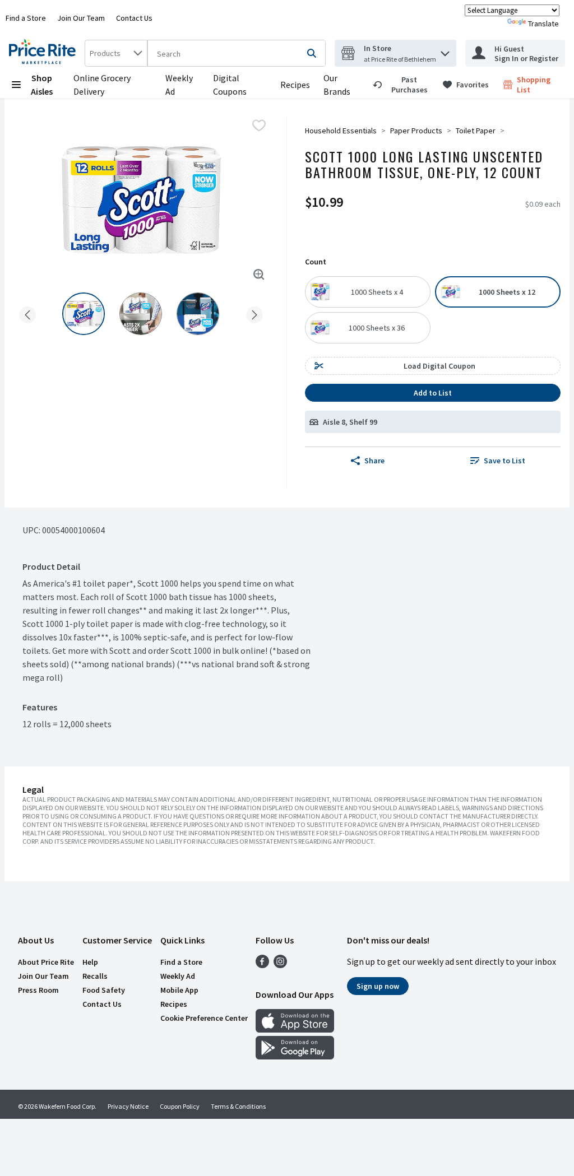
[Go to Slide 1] (83, 314)
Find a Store (26, 18)
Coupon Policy (180, 1106)
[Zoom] (259, 274)
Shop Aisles (42, 84)
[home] (44, 53)
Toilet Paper (476, 130)
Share (374, 460)
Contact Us (134, 18)
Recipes (295, 84)
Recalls (95, 976)
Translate (543, 23)
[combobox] (116, 53)
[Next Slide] (254, 313)
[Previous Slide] (27, 313)
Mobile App (179, 990)
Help (90, 962)
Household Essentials (341, 130)
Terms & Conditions (238, 1106)
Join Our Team (81, 18)
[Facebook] (262, 964)
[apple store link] (295, 1029)
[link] (403, 84)
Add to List (433, 393)
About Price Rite (46, 962)
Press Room (38, 990)
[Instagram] (280, 964)
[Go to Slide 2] (141, 314)
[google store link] (295, 1056)
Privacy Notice (128, 1106)
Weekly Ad (177, 976)
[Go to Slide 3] (198, 314)
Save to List (504, 460)
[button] (445, 50)
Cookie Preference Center (204, 1018)
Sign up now (378, 986)
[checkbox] (259, 125)
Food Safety (103, 990)
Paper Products (416, 130)
